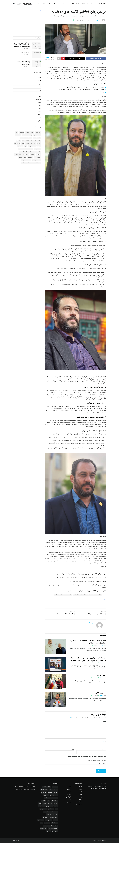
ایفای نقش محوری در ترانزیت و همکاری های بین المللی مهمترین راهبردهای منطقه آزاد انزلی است (22, 44)
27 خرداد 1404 (95, 678)
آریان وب (95, 840)
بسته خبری (23, 138)
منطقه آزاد (32, 154)
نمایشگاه (20, 157)
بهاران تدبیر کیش (37, 140)
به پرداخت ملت (29, 140)
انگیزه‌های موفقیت (87, 594)
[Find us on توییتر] (18, 840)
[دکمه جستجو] (14, 4)
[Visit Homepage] (27, 3)
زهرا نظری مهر (31, 146)
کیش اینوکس (29, 163)
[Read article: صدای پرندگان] (55, 699)
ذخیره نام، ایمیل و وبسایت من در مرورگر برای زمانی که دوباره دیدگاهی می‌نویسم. (87, 756)
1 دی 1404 (96, 645)
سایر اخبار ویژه (38, 99)
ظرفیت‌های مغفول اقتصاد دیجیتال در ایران (25, 789)
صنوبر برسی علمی (68, 594)
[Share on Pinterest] (63, 58)
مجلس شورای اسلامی (24, 151)
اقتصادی (77, 4)
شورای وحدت (29, 149)
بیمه (87, 4)
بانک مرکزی (29, 138)
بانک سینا (24, 135)
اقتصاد (32, 132)
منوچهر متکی (30, 157)
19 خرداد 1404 (88, 20)
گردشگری (38, 4)
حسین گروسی (17, 143)
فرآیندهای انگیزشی (58, 594)
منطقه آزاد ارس (25, 154)
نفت (25, 157)
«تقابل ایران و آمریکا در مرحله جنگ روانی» (25, 786)
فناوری (62, 4)
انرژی (72, 4)
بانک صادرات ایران (36, 138)
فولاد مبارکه (32, 151)
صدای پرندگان (101, 692)
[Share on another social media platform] (59, 58)
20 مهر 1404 (96, 663)
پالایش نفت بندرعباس (36, 160)
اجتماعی (83, 4)
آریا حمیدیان (38, 132)
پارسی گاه (96, 20)
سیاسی (95, 4)
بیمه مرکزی (33, 143)
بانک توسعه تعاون (37, 135)
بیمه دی (38, 143)
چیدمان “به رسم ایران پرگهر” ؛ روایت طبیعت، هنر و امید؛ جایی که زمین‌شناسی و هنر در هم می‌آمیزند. (79, 90)
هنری (53, 4)
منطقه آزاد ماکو (37, 157)
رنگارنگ (39, 96)
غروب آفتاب (101, 92)
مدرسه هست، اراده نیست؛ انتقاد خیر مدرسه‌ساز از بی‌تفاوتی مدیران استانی (85, 87)
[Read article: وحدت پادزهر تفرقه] (36, 54)
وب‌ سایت (103, 749)
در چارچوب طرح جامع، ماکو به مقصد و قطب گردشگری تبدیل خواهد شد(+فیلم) (22, 62)
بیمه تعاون (18, 140)
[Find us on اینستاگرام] (16, 840)
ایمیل (72, 749)
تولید (23, 143)
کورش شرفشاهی (37, 163)
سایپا (26, 146)
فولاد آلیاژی (38, 151)
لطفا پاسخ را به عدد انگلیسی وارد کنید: (97, 760)
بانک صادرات (18, 135)
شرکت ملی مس (37, 149)
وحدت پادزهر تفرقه (25, 52)
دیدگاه (104, 721)
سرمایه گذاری (20, 146)
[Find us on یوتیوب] (14, 840)
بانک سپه (30, 135)
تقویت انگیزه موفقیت (77, 594)
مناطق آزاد (38, 154)
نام (104, 742)
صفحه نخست (102, 4)
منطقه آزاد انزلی (18, 154)
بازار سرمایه (22, 132)
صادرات (23, 149)
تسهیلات (27, 143)
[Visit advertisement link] (75, 602)
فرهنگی (67, 4)
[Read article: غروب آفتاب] (55, 681)
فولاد (19, 149)
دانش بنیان (38, 146)
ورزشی (49, 4)
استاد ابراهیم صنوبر (97, 594)
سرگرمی (44, 4)
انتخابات (27, 132)
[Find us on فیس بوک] (20, 840)
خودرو (58, 4)
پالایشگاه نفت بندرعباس (26, 160)
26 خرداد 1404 (95, 695)
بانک (91, 4)
